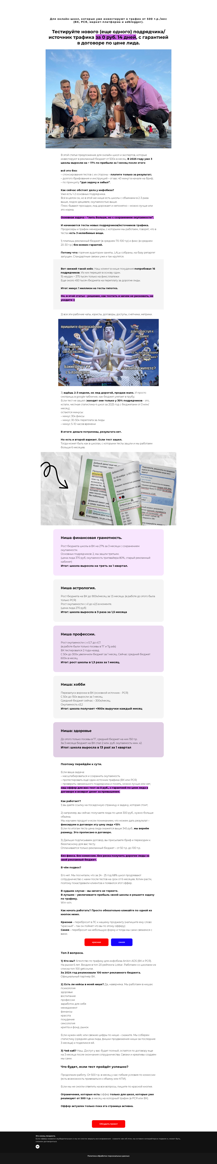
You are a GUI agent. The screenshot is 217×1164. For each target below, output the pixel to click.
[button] (121, 942)
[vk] (37, 1147)
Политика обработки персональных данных (108, 1156)
